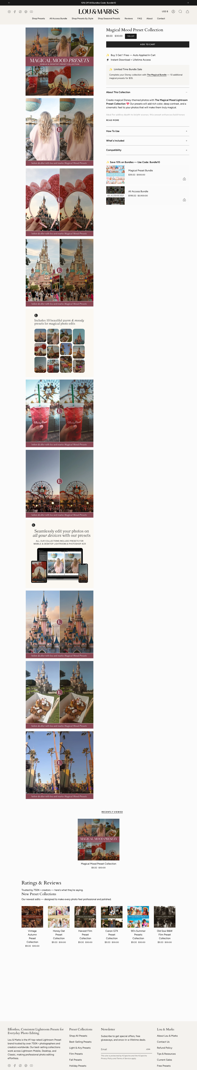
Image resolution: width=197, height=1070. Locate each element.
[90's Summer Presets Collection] (138, 917)
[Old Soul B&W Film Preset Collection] (164, 917)
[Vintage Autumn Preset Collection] (32, 917)
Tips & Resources (166, 1053)
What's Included (115, 140)
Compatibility (113, 150)
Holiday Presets (77, 1065)
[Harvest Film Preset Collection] (85, 917)
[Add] (184, 178)
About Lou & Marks (167, 1035)
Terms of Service (124, 1058)
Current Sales (164, 1059)
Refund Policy (164, 1047)
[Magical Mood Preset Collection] (98, 839)
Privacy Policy (107, 1058)
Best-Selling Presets (80, 1041)
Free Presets (164, 1065)
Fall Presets (75, 1059)
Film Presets (76, 1053)
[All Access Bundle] (115, 195)
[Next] (188, 2)
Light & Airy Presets (79, 1047)
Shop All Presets (78, 1035)
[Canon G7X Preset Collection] (112, 917)
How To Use (112, 131)
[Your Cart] (187, 11)
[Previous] (9, 2)
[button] (180, 11)
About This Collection (118, 92)
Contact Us (163, 1041)
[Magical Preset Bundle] (115, 174)
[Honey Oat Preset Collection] (59, 917)
